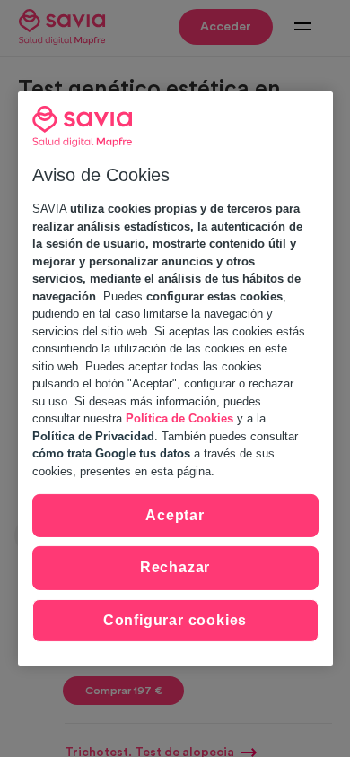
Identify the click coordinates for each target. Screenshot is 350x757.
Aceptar (175, 515)
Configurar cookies (175, 620)
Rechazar (175, 567)
